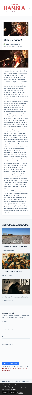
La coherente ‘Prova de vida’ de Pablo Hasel (16, 297)
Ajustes (20, 392)
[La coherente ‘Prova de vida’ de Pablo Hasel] (16, 286)
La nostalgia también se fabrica (12, 272)
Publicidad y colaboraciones (20, 381)
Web (3, 337)
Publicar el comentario (10, 363)
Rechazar (13, 392)
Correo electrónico (7, 329)
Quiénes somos (6, 381)
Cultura (19, 46)
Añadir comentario (7, 344)
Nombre (4, 321)
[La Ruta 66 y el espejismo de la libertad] (16, 236)
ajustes (14, 389)
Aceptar (5, 392)
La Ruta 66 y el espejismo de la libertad (14, 246)
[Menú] (29, 8)
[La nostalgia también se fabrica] (16, 261)
